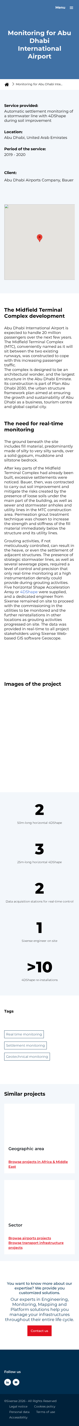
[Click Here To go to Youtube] (16, 1382)
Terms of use (45, 1412)
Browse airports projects (29, 1238)
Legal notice (18, 1406)
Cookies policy (44, 1406)
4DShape (29, 592)
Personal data (19, 1412)
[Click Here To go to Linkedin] (7, 1382)
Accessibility (18, 1417)
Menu (60, 7)
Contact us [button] (39, 1331)
